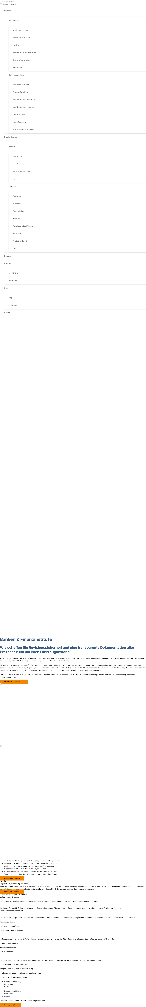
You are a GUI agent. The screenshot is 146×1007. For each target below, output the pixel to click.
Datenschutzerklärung (12, 982)
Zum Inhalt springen (7, 1)
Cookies (7, 987)
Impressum (8, 984)
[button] (12, 10)
